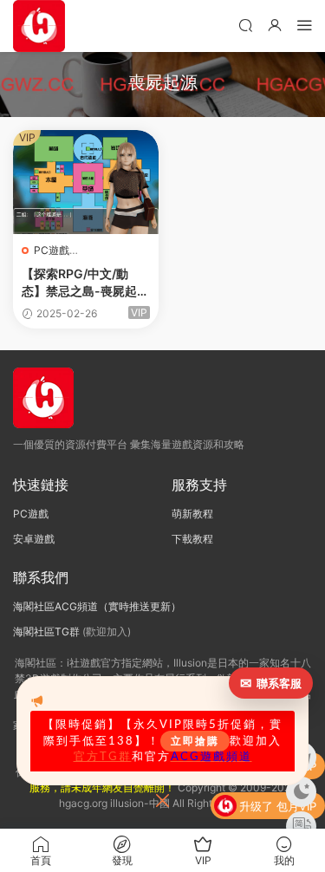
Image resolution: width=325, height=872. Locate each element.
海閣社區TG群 (46, 631)
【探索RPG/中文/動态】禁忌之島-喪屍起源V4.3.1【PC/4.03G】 (85, 283)
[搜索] (245, 25)
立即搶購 (195, 741)
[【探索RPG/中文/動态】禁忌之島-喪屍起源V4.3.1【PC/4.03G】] (86, 182)
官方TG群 (103, 757)
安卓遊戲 (34, 538)
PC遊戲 (51, 250)
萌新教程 (192, 513)
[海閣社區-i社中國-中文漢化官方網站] (39, 26)
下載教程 (192, 538)
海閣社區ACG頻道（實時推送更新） (97, 606)
